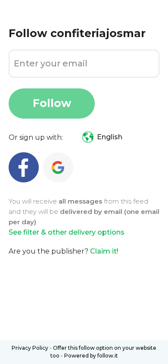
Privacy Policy (30, 348)
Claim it (103, 251)
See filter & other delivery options (66, 232)
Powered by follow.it (91, 355)
